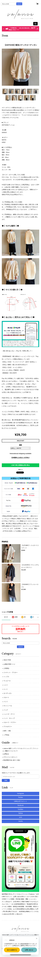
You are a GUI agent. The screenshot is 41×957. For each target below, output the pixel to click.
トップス (6, 676)
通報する (20, 469)
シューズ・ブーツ (9, 714)
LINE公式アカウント (20, 801)
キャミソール (8, 705)
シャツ (6, 685)
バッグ (6, 710)
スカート (6, 697)
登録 (5, 780)
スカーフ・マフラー (10, 722)
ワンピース (7, 681)
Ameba (20, 821)
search (19, 4)
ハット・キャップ (9, 718)
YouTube (20, 809)
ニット (6, 689)
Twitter (20, 797)
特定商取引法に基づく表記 (11, 760)
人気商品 (6, 668)
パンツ (6, 701)
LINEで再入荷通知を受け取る (20, 465)
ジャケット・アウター (11, 672)
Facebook (20, 805)
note (20, 817)
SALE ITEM (7, 660)
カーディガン (8, 693)
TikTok (20, 813)
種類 (20, 445)
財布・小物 (7, 731)
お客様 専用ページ (9, 664)
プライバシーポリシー (10, 757)
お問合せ (6, 754)
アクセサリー (8, 726)
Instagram (20, 793)
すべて (6, 617)
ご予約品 (6, 735)
